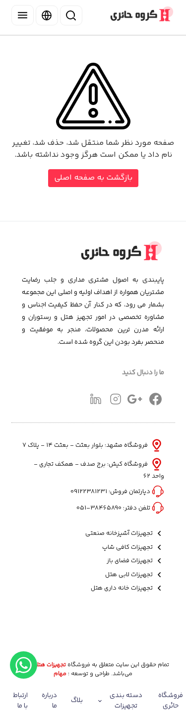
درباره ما (49, 701)
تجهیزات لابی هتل (129, 575)
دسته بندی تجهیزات (126, 701)
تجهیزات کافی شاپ (128, 547)
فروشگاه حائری (170, 701)
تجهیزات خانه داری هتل (122, 588)
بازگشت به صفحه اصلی (93, 178)
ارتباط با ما (20, 701)
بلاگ (77, 700)
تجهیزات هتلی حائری (41, 665)
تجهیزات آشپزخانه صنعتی (119, 533)
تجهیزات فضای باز (130, 561)
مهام (60, 674)
